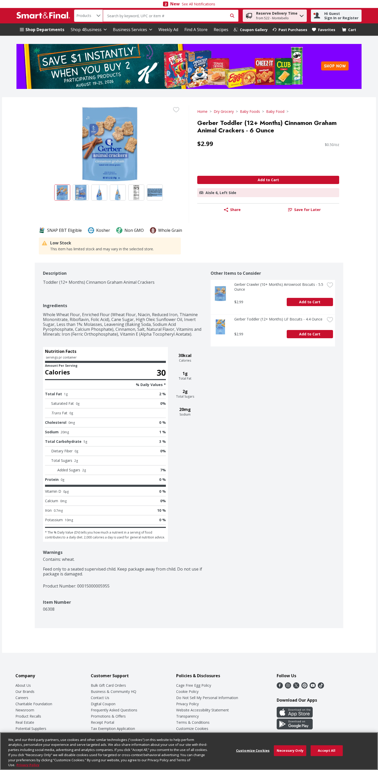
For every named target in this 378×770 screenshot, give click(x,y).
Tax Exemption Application (113, 728)
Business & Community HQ (113, 691)
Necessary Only (290, 750)
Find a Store (196, 29)
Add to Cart (268, 179)
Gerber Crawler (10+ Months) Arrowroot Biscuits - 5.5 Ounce (279, 287)
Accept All (326, 750)
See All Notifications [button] (198, 4)
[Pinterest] (304, 687)
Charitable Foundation (33, 703)
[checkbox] (176, 110)
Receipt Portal (102, 722)
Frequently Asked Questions (114, 710)
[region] (189, 751)
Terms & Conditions (193, 722)
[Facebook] (280, 687)
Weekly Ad (168, 29)
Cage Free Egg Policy (193, 685)
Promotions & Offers (108, 716)
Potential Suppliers (30, 728)
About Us (23, 685)
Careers (21, 697)
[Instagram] (288, 687)
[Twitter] (296, 687)
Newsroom (24, 710)
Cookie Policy (187, 691)
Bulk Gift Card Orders (108, 685)
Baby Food (275, 111)
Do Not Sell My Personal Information (207, 697)
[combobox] (88, 16)
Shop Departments (44, 29)
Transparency (187, 716)
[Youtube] (313, 687)
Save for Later (307, 209)
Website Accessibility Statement (202, 710)
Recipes (221, 29)
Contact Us (100, 697)
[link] (250, 29)
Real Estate (24, 722)
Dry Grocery (224, 111)
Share (235, 209)
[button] (302, 14)
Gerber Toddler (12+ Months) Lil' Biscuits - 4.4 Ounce (278, 319)
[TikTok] (321, 687)
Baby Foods (250, 111)
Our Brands (24, 691)
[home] (44, 16)
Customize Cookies (192, 728)
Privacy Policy (187, 703)
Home (202, 111)
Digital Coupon (103, 703)
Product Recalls (28, 716)
